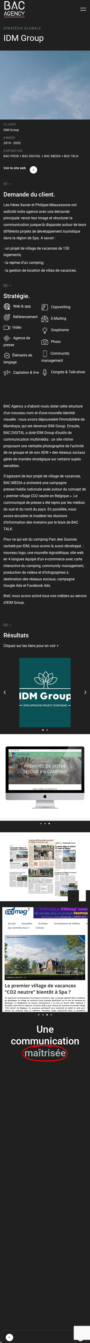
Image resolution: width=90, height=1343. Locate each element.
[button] (4, 692)
